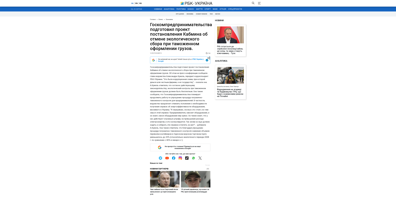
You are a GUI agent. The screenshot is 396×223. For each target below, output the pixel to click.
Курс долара (180, 14)
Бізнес (191, 9)
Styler (223, 9)
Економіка (190, 14)
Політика (181, 9)
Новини (158, 9)
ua (132, 3)
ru (140, 3)
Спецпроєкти (235, 9)
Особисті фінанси (201, 14)
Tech (211, 14)
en (136, 3)
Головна (153, 19)
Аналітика (169, 9)
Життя (199, 9)
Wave (215, 9)
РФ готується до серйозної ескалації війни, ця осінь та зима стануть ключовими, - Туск (230, 49)
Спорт (208, 9)
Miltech (217, 14)
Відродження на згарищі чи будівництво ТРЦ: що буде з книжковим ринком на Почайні (230, 92)
